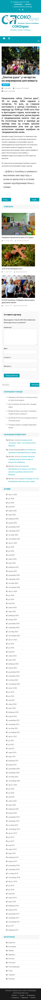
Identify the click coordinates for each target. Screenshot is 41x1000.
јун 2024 (11, 599)
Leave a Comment (9, 91)
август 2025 (12, 543)
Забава (11, 950)
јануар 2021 (12, 765)
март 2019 (12, 853)
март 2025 (12, 563)
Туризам (11, 975)
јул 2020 (11, 789)
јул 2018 (11, 885)
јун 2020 (11, 793)
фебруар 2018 (13, 906)
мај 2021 (11, 748)
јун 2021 (11, 744)
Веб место (7, 366)
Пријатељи (24, 997)
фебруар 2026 (13, 519)
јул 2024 (11, 595)
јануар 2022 (12, 716)
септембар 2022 (14, 684)
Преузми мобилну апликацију (23, 6)
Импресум (15, 997)
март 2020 (12, 805)
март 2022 (12, 708)
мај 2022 (11, 700)
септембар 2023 (14, 636)
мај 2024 (11, 603)
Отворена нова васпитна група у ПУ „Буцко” (18, 237)
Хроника (11, 979)
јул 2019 (11, 837)
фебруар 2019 (13, 857)
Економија (12, 946)
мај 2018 (11, 894)
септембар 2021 (14, 732)
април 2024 (12, 607)
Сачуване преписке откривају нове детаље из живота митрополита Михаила (21, 459)
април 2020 (12, 801)
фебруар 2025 (13, 567)
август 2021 (12, 736)
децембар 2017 (14, 914)
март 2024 (12, 611)
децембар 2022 (14, 672)
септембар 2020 (14, 781)
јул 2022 (11, 692)
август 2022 (12, 688)
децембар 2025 (14, 527)
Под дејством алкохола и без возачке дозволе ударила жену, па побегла (8, 200)
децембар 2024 (14, 575)
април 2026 (12, 511)
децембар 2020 (14, 769)
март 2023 (12, 660)
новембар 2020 (13, 773)
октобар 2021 (13, 728)
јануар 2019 (12, 861)
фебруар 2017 (13, 930)
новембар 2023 (13, 627)
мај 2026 (11, 507)
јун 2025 (11, 551)
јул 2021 (11, 740)
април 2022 (12, 704)
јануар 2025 (12, 571)
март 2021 (12, 756)
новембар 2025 (13, 531)
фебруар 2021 (13, 761)
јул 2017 (11, 926)
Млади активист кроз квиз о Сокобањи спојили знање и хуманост (22, 412)
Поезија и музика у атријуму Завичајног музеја (22, 426)
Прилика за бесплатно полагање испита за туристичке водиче (23, 398)
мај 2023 (11, 652)
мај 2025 (11, 555)
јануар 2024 (12, 619)
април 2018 (12, 898)
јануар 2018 (12, 910)
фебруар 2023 (13, 664)
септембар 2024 (14, 587)
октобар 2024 (13, 583)
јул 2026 (11, 498)
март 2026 (12, 515)
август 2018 (12, 881)
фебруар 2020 (13, 809)
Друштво (6, 84)
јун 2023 (11, 648)
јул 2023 (11, 644)
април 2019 (12, 849)
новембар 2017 (13, 918)
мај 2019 (11, 845)
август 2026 (12, 494)
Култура (11, 958)
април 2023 (12, 656)
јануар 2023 (12, 668)
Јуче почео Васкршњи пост (12, 269)
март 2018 (12, 902)
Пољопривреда (14, 967)
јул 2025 (11, 547)
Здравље (11, 954)
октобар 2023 (13, 632)
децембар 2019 (14, 817)
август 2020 (12, 785)
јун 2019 (11, 841)
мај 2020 (11, 797)
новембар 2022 (13, 676)
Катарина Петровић (22, 88)
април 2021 (12, 752)
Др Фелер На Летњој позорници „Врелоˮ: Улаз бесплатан (23, 419)
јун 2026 (11, 503)
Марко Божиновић (21, 272)
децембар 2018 (14, 865)
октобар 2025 (13, 535)
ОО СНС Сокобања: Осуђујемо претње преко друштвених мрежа (18, 301)
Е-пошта (7, 357)
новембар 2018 (13, 869)
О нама (21, 995)
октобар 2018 (13, 873)
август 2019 (12, 833)
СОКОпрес (20, 26)
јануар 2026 (12, 523)
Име (6, 348)
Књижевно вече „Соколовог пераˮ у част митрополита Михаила (22, 443)
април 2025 (12, 559)
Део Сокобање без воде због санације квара (22, 405)
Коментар (8, 327)
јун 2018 (11, 890)
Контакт (33, 997)
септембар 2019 (14, 829)
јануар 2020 (12, 813)
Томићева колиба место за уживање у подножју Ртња (35, 200)
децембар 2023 (14, 623)
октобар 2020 (13, 777)
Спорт (10, 971)
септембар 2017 (14, 922)
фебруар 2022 (13, 712)
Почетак (14, 995)
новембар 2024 (13, 579)
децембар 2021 (14, 720)
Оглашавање (31, 995)
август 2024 (12, 591)
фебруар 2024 (13, 615)
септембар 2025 (14, 539)
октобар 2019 (13, 825)
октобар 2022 (13, 680)
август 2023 (12, 640)
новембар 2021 (13, 724)
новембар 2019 (13, 821)
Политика (11, 962)
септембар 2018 (14, 877)
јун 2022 (11, 696)
